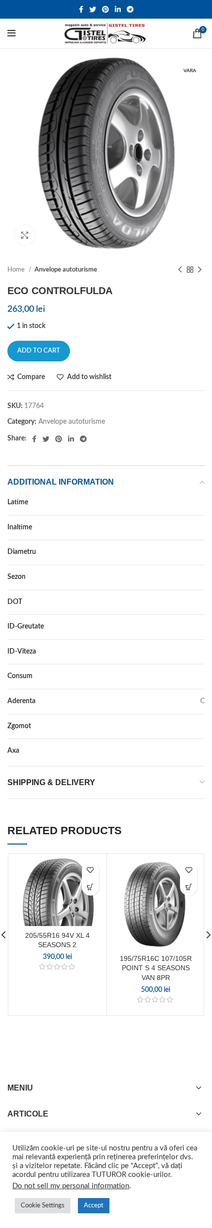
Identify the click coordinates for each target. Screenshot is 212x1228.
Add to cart (38, 351)
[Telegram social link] (130, 9)
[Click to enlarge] (25, 235)
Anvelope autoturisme (66, 269)
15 (201, 551)
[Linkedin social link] (118, 9)
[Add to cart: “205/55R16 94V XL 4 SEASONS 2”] (90, 887)
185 (199, 502)
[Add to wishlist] (90, 869)
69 (201, 726)
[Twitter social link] (92, 9)
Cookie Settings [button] (43, 1205)
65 (201, 527)
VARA (196, 576)
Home (16, 269)
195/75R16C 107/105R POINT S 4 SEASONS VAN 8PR (156, 968)
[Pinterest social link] (105, 9)
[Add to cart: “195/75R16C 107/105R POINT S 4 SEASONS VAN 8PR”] (188, 887)
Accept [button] (94, 1205)
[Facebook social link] (81, 9)
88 (201, 626)
